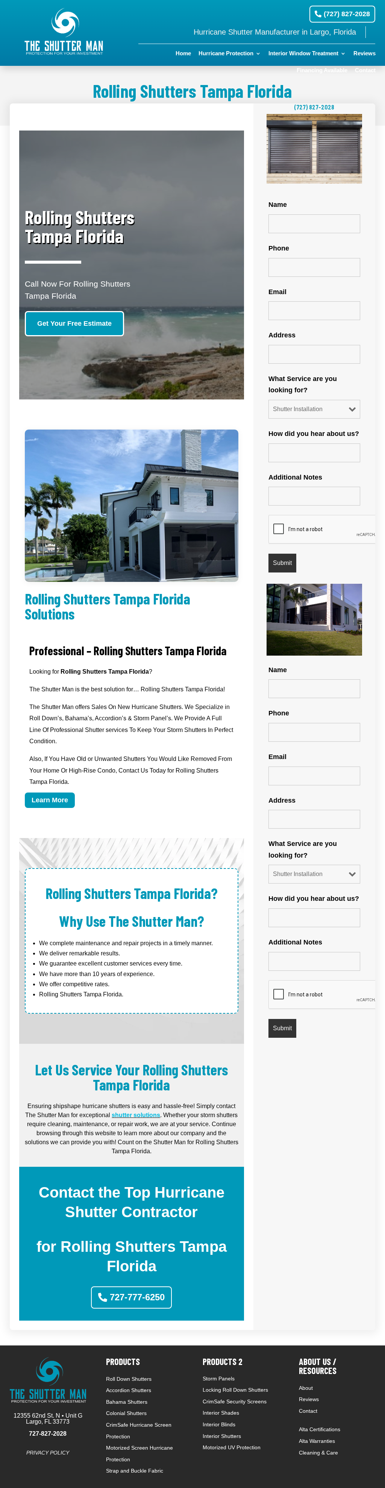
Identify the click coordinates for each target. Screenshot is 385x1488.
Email (277, 292)
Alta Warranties (317, 1441)
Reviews (364, 53)
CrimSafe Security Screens (235, 1401)
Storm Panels (219, 1379)
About (306, 1388)
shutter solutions (136, 1115)
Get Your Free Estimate (74, 323)
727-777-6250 (137, 1297)
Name (277, 204)
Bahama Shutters (126, 1402)
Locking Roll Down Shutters (235, 1390)
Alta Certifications (319, 1429)
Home (183, 53)
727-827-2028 (48, 1433)
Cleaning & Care (318, 1453)
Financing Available (322, 70)
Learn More (50, 800)
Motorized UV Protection (232, 1447)
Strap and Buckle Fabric (134, 1471)
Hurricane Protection (226, 53)
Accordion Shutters (128, 1390)
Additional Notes (295, 477)
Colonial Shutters (126, 1413)
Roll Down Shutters (129, 1379)
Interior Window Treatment (303, 53)
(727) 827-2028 (347, 14)
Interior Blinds (219, 1424)
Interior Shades (221, 1413)
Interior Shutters (222, 1436)
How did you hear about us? (313, 433)
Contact (365, 70)
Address (282, 335)
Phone (278, 248)
